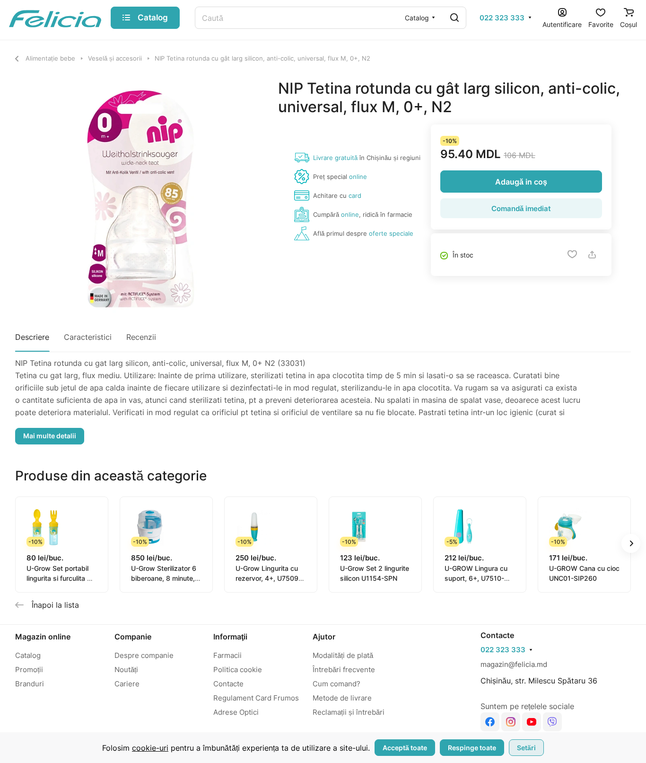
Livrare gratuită (335, 157)
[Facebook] (489, 721)
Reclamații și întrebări (348, 712)
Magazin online (42, 636)
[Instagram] (510, 721)
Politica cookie (237, 669)
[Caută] (454, 18)
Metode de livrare (342, 697)
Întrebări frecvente (344, 669)
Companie (132, 636)
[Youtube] (531, 721)
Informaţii (230, 636)
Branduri (29, 683)
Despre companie (144, 655)
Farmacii (227, 655)
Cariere (127, 683)
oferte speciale (391, 233)
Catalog (28, 655)
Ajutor (324, 636)
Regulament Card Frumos (256, 697)
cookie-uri (150, 748)
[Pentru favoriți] (572, 255)
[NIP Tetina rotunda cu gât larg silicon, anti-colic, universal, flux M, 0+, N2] (137, 201)
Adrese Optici (236, 712)
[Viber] (552, 721)
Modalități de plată (343, 655)
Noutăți (126, 669)
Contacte (228, 683)
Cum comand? (336, 683)
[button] (630, 543)
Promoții (29, 669)
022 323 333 (502, 18)
